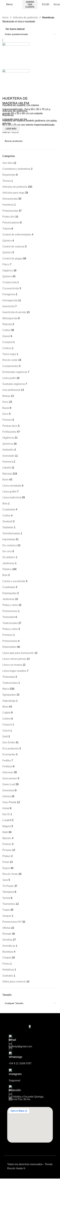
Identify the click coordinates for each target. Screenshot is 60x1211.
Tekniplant (8, 892)
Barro (5, 479)
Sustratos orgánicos (13, 384)
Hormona (7, 461)
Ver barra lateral (14, 29)
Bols (5, 503)
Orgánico (7, 270)
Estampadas (9, 593)
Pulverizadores (11, 222)
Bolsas (6, 396)
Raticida (7, 324)
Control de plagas (12, 258)
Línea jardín (9, 378)
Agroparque (9, 694)
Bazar (5, 408)
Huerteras (8, 204)
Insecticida (8, 306)
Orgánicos (8, 437)
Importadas (8, 539)
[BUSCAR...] (54, 141)
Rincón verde (10, 360)
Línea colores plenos (14, 659)
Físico (5, 264)
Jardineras (8, 563)
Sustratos (7, 975)
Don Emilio (8, 742)
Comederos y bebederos (16, 168)
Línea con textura (12, 664)
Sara (5, 880)
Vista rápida (6, 136)
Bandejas (7, 951)
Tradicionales (10, 623)
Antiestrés (8, 449)
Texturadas (8, 617)
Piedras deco (9, 425)
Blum (5, 706)
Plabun (6, 856)
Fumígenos (8, 294)
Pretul (5, 862)
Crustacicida (9, 282)
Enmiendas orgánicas (14, 372)
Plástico (7, 569)
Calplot (6, 712)
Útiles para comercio (14, 981)
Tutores (6, 228)
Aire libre (7, 163)
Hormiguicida (10, 300)
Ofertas (6, 928)
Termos (6, 180)
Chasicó (7, 724)
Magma (6, 826)
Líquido (6, 467)
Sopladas (7, 527)
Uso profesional (11, 390)
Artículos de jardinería (14, 186)
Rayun (6, 868)
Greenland (8, 790)
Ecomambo (8, 754)
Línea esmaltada (11, 485)
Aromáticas (8, 945)
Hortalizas (8, 969)
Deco (5, 402)
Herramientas (10, 198)
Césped (6, 957)
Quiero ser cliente (29, 4)
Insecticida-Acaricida (14, 312)
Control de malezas (13, 246)
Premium (7, 635)
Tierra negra (9, 354)
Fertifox (6, 760)
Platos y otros (10, 605)
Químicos (7, 443)
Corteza (6, 348)
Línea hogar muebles (14, 671)
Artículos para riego (13, 192)
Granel (6, 336)
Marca (5, 688)
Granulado (8, 455)
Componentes (10, 366)
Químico (7, 240)
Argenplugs (9, 700)
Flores (6, 963)
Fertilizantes (9, 431)
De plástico (8, 557)
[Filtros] (4, 1207)
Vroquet (6, 916)
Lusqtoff (6, 820)
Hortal (5, 808)
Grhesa (6, 796)
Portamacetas (10, 210)
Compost (7, 342)
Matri (5, 832)
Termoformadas (11, 533)
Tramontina (8, 904)
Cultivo (6, 330)
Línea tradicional (11, 497)
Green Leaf (8, 784)
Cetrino (6, 718)
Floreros (7, 419)
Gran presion (9, 778)
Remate (6, 933)
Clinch (6, 730)
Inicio (5, 17)
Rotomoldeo (9, 647)
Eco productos (10, 748)
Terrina (6, 898)
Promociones (9, 611)
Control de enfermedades (16, 234)
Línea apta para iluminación (18, 653)
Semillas (7, 939)
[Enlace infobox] (30, 1075)
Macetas (7, 473)
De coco (7, 551)
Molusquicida (10, 318)
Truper (6, 909)
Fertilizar (7, 766)
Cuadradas (8, 509)
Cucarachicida (10, 288)
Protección (8, 216)
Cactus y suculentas (13, 581)
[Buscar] (19, 4)
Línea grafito (9, 491)
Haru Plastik (9, 802)
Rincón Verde (10, 874)
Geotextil (7, 521)
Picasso (7, 850)
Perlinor (6, 844)
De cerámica (9, 545)
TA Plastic (8, 886)
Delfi (5, 736)
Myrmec (6, 838)
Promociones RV (12, 921)
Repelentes (9, 174)
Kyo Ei (6, 814)
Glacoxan (7, 772)
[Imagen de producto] (15, 82)
